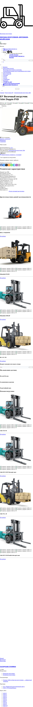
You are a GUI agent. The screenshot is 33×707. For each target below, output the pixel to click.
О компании (6, 79)
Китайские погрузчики (9, 674)
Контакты (5, 80)
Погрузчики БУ (7, 73)
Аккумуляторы (7, 72)
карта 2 (5, 694)
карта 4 (5, 697)
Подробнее (3, 236)
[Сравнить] (2, 107)
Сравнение (3, 141)
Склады (5, 78)
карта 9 (5, 704)
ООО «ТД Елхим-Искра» (9, 688)
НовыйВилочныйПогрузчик (3, 660)
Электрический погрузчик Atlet (16, 150)
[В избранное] (0, 107)
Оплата (5, 76)
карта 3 (5, 695)
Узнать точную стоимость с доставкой (11, 154)
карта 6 (5, 700)
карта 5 (5, 698)
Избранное (3, 140)
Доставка (5, 75)
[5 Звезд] (30, 103)
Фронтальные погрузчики (14, 71)
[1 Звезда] (8, 103)
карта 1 (5, 693)
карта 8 (5, 702)
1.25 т (11, 147)
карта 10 (5, 705)
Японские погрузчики (9, 673)
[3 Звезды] (19, 103)
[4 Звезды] (25, 103)
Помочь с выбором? (5, 138)
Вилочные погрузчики (6, 33)
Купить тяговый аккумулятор (16, 191)
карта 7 (5, 701)
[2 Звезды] (13, 103)
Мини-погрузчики (26, 71)
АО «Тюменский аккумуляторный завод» (14, 686)
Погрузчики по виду (8, 68)
